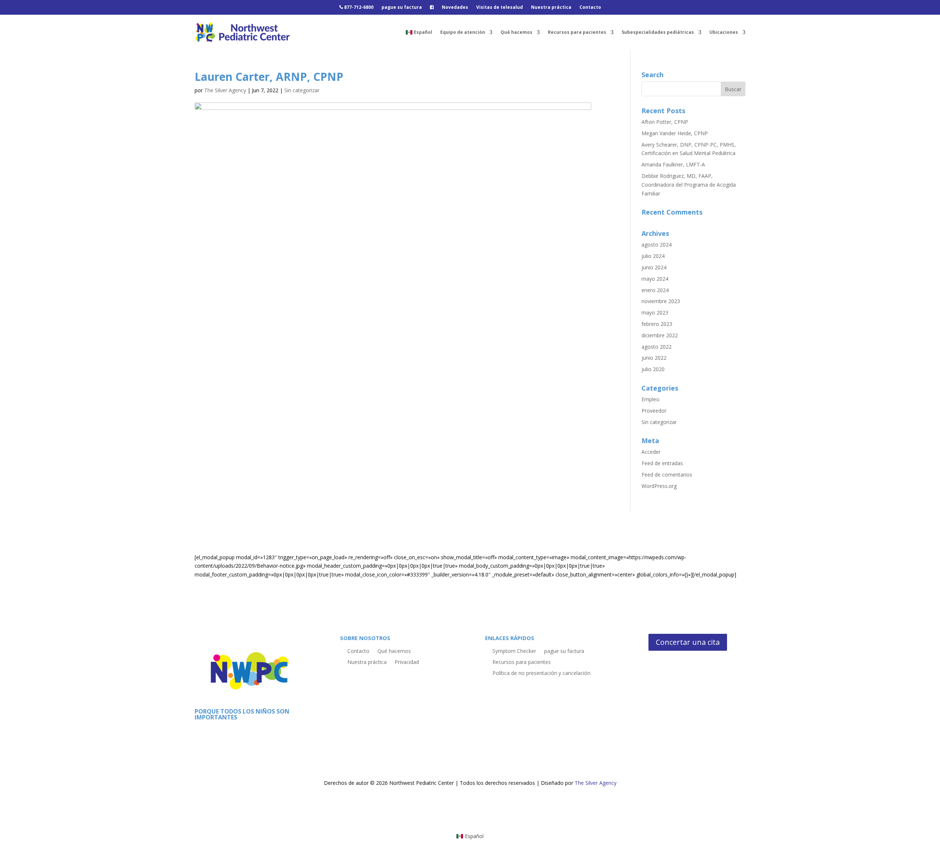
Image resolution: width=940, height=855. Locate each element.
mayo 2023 (654, 312)
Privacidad (407, 661)
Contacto (590, 7)
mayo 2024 (654, 278)
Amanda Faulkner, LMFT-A (673, 164)
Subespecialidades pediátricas (658, 32)
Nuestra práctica (551, 7)
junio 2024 (653, 267)
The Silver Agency (225, 90)
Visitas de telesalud (499, 7)
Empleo (650, 399)
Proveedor (653, 410)
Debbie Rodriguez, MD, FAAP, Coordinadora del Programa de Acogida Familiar (688, 184)
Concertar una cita (688, 642)
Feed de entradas (662, 463)
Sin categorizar (301, 90)
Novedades (455, 7)
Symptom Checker (514, 650)
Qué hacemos (516, 32)
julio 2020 (653, 369)
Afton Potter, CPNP (664, 121)
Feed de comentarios (666, 474)
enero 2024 (655, 290)
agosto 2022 (656, 346)
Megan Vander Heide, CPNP (674, 133)
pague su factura (402, 7)
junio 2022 (653, 357)
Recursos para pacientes (577, 32)
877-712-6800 (358, 7)
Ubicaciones (723, 32)
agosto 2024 (656, 244)
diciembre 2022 (659, 335)
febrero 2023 (656, 323)
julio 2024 (653, 255)
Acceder (651, 451)
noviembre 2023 (660, 301)
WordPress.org (659, 485)
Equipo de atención (462, 32)
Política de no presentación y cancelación (541, 672)
